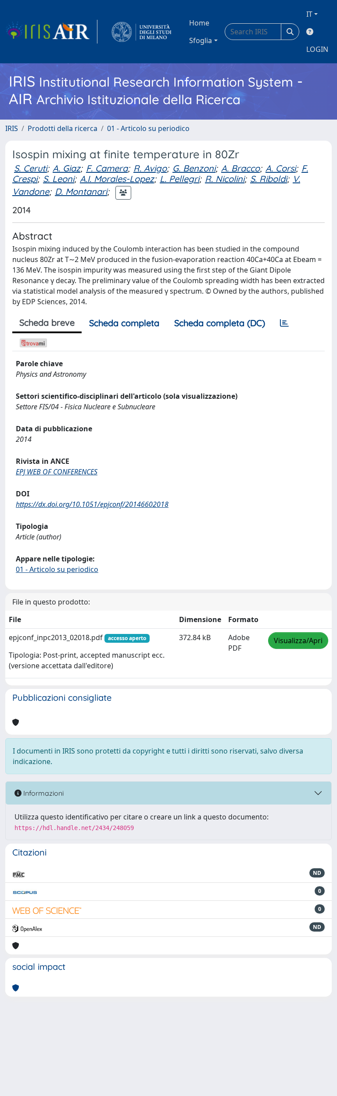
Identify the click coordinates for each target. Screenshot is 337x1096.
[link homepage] (51, 32)
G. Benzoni (193, 168)
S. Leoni (58, 178)
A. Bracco (240, 168)
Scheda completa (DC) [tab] (219, 322)
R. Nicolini (224, 178)
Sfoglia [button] (200, 40)
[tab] (284, 323)
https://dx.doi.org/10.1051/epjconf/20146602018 (92, 504)
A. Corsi (280, 168)
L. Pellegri (179, 178)
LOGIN (317, 49)
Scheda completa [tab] (124, 322)
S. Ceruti (30, 168)
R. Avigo (150, 168)
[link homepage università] (141, 32)
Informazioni (43, 793)
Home (199, 23)
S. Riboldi (268, 178)
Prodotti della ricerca (62, 128)
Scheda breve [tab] (47, 322)
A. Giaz (66, 168)
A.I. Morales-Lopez (117, 178)
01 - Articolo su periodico (148, 128)
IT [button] (309, 14)
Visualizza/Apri (298, 640)
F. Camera (107, 168)
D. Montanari (81, 191)
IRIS (11, 128)
